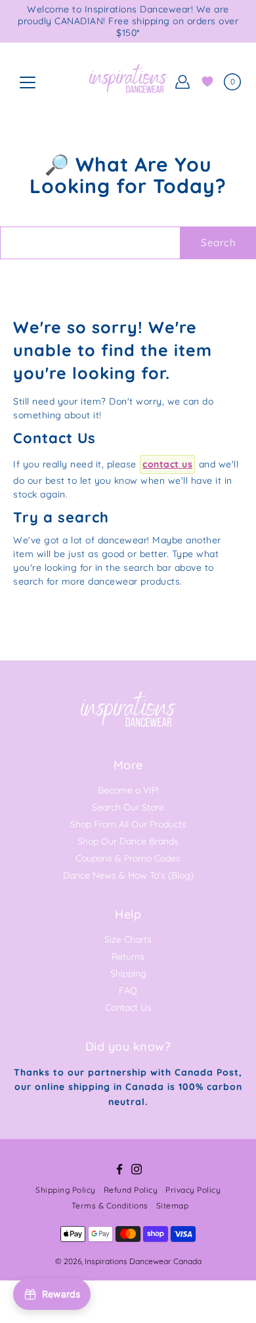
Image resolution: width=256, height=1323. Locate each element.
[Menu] (27, 82)
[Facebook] (119, 1169)
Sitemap (172, 1205)
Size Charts (128, 939)
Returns (128, 956)
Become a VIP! (128, 790)
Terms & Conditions (110, 1205)
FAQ (128, 990)
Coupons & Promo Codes (128, 858)
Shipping (128, 973)
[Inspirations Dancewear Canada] (128, 82)
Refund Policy (131, 1190)
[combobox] (90, 243)
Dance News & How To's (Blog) (128, 875)
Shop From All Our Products (128, 824)
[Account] (182, 81)
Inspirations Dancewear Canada (143, 1261)
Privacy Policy (193, 1190)
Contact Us (128, 1007)
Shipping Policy (65, 1190)
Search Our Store (128, 807)
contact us (167, 464)
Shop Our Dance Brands (128, 841)
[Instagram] (136, 1169)
